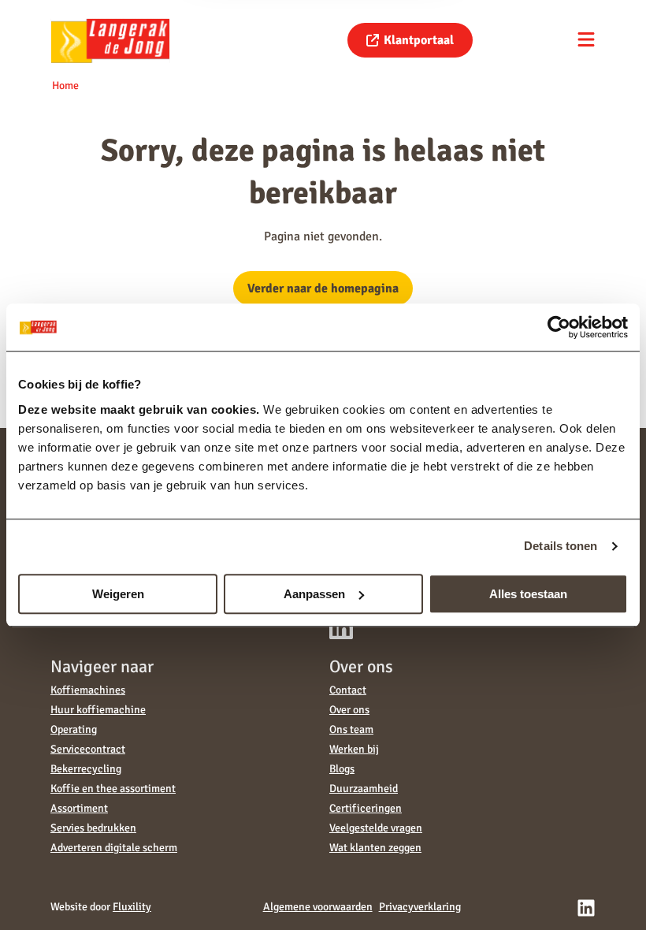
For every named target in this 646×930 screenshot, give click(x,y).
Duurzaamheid (363, 788)
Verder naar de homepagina (323, 288)
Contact (347, 690)
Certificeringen (365, 808)
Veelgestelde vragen (375, 828)
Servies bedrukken (93, 828)
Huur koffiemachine (98, 709)
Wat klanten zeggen (375, 847)
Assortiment (79, 808)
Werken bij (354, 749)
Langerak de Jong (110, 40)
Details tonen (560, 545)
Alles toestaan (528, 594)
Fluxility (132, 906)
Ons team (351, 729)
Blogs (342, 769)
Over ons (349, 709)
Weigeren (118, 594)
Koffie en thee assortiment (113, 788)
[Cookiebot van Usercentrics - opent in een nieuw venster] (559, 327)
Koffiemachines (87, 690)
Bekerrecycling (85, 769)
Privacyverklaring (420, 906)
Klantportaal (419, 40)
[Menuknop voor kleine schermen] (586, 39)
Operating (73, 729)
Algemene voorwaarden (318, 906)
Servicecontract (87, 749)
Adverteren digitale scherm (113, 847)
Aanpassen (314, 594)
